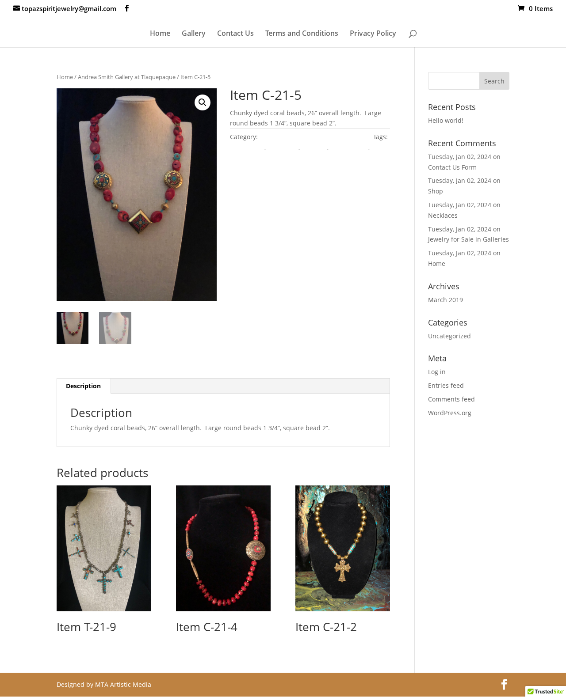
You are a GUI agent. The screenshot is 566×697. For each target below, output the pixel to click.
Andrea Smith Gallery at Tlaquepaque (127, 77)
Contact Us (235, 34)
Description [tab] (83, 386)
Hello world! (445, 120)
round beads (349, 147)
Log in (437, 371)
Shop (435, 191)
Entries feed (446, 385)
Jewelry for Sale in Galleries (468, 239)
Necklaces (443, 215)
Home (160, 34)
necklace (314, 147)
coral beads (247, 147)
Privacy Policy (373, 34)
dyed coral (283, 147)
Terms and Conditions (301, 34)
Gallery (194, 34)
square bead (249, 158)
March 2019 (445, 299)
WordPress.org (449, 413)
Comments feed (451, 399)
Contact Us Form (452, 167)
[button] (202, 102)
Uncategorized (449, 336)
